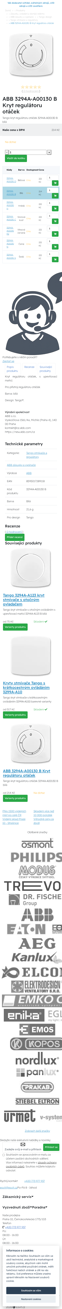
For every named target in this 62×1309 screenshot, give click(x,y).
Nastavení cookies (31, 1299)
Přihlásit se (51, 1147)
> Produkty (20, 10)
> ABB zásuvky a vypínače (21, 16)
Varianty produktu (15, 626)
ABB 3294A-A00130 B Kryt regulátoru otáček (26, 773)
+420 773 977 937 (34, 1181)
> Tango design (44, 16)
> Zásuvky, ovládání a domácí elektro (26, 13)
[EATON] (26, 929)
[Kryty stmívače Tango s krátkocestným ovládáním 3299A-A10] (31, 656)
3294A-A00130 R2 (10, 230)
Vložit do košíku (16, 158)
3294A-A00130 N (10, 243)
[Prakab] (37, 1087)
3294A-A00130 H (10, 205)
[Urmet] (19, 1115)
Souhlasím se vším (31, 1290)
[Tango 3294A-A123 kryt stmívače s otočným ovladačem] (31, 568)
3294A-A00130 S (11, 256)
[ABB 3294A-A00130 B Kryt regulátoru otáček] (31, 743)
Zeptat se (8, 361)
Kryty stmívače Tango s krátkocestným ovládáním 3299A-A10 (26, 687)
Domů (8, 10)
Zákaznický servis (16, 1197)
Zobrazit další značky (37, 1130)
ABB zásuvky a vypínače (21, 465)
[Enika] (24, 1015)
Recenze (29, 367)
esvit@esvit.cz (8, 1187)
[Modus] (37, 871)
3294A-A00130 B (11, 192)
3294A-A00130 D (11, 180)
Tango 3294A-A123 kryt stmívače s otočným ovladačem (23, 599)
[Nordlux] (37, 1058)
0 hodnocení (31, 91)
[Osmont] (37, 843)
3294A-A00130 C (11, 218)
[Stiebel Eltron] (37, 1101)
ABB (29, 473)
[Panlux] (37, 1072)
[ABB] (37, 914)
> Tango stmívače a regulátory (23, 20)
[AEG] (37, 943)
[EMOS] (37, 1029)
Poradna (38, 1207)
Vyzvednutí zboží (16, 1207)
